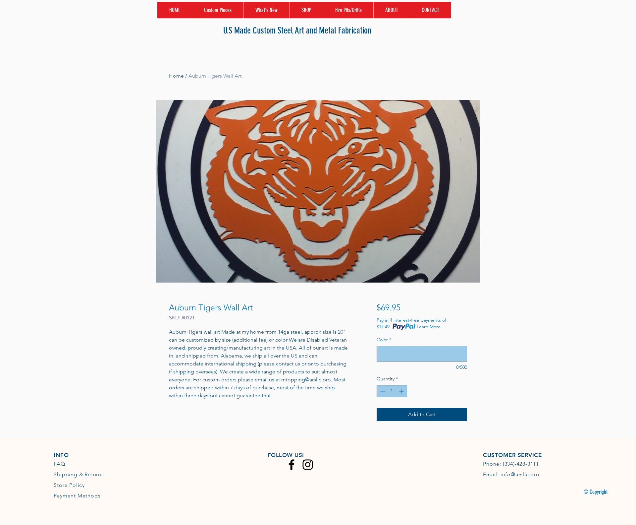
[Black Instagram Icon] (308, 465)
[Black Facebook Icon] (291, 465)
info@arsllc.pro (520, 474)
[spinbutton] (392, 391)
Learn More (429, 327)
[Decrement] (382, 391)
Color (384, 340)
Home (176, 76)
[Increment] (402, 391)
